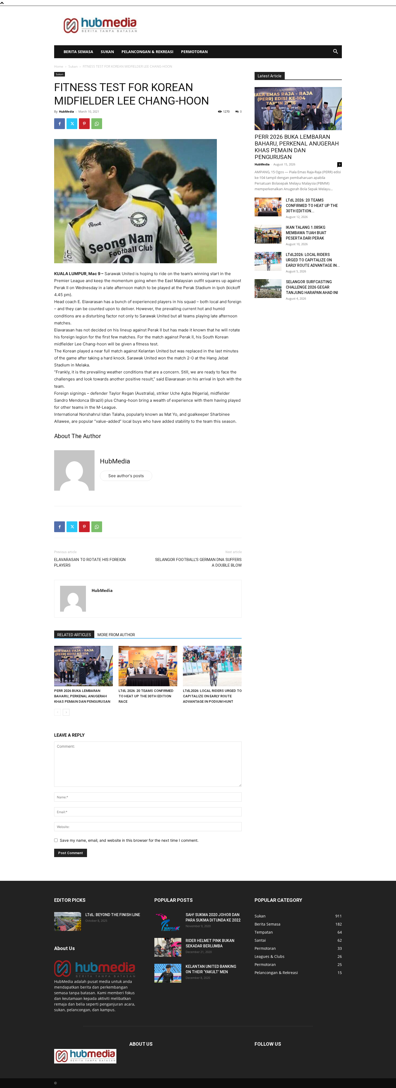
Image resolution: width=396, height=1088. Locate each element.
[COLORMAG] (94, 975)
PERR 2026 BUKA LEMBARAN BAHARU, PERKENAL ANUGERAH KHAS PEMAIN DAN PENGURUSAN (82, 696)
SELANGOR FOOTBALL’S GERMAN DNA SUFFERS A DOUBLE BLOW (198, 562)
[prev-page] (57, 712)
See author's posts (126, 475)
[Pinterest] (84, 123)
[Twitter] (72, 123)
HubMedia (66, 111)
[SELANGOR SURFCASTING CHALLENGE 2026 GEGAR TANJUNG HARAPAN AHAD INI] (268, 288)
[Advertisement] (244, 25)
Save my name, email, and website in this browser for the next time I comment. (129, 840)
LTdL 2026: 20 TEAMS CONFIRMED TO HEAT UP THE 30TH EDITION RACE (146, 696)
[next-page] (66, 712)
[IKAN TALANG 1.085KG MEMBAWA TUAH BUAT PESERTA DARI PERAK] (268, 234)
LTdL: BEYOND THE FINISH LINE (112, 915)
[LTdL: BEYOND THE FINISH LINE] (67, 921)
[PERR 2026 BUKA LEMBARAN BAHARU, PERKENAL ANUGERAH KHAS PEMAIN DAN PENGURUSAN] (83, 666)
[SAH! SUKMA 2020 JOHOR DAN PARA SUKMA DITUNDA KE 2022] (167, 921)
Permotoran (194, 51)
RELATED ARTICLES (74, 635)
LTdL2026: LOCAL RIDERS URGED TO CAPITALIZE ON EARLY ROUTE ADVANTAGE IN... (313, 260)
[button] (335, 52)
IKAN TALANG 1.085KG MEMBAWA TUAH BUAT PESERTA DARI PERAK (306, 232)
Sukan (107, 51)
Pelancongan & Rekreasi (147, 51)
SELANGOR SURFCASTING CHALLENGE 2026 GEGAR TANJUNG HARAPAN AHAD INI (312, 287)
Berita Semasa (78, 51)
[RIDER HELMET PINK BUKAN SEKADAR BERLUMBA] (167, 947)
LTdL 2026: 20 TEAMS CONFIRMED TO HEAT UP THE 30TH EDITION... (312, 205)
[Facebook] (59, 123)
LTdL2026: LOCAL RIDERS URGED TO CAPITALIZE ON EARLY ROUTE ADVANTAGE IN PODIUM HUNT (212, 696)
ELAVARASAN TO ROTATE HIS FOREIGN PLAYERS (90, 562)
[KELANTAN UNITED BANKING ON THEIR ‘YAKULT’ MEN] (167, 973)
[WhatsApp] (96, 123)
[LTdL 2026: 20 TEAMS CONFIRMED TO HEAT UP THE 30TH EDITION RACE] (148, 666)
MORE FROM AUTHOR (116, 635)
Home (58, 66)
